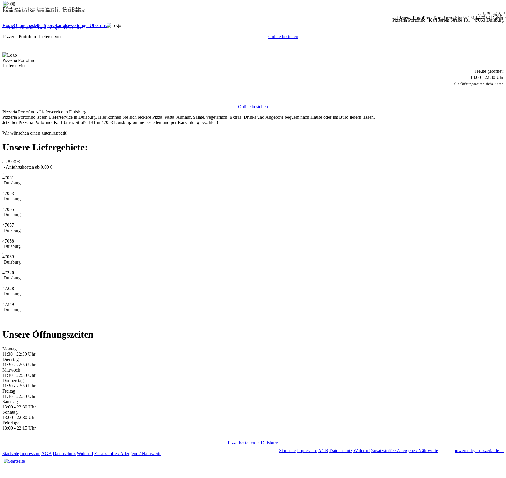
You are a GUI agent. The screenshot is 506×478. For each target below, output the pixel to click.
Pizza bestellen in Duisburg (253, 442)
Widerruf (85, 453)
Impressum (30, 453)
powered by (476, 450)
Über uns (98, 25)
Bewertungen (77, 25)
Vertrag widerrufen (180, 453)
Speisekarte (54, 25)
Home (8, 25)
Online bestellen (29, 25)
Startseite (10, 453)
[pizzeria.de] (14, 461)
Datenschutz (64, 453)
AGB (46, 453)
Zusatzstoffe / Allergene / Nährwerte (127, 453)
